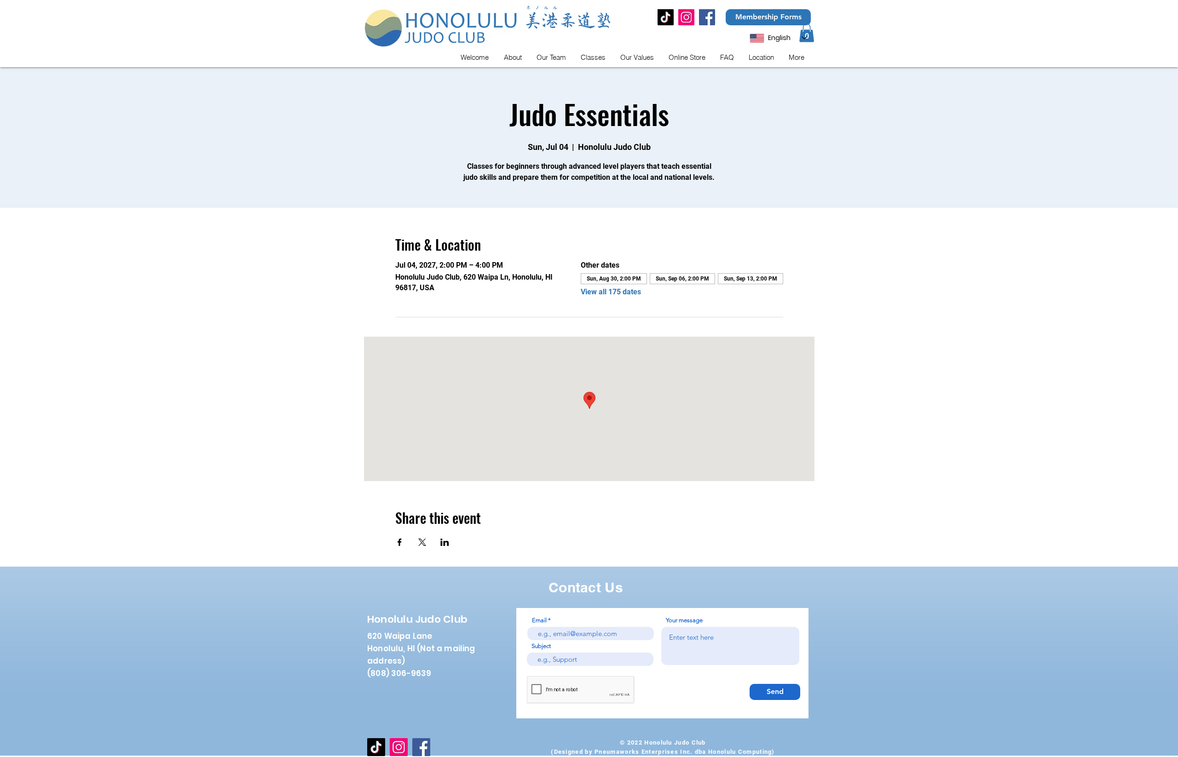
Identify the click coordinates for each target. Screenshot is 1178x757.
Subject (541, 646)
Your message (684, 620)
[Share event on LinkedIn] (444, 542)
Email (539, 620)
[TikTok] (666, 17)
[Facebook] (707, 17)
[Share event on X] (422, 542)
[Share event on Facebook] (399, 542)
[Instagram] (686, 17)
